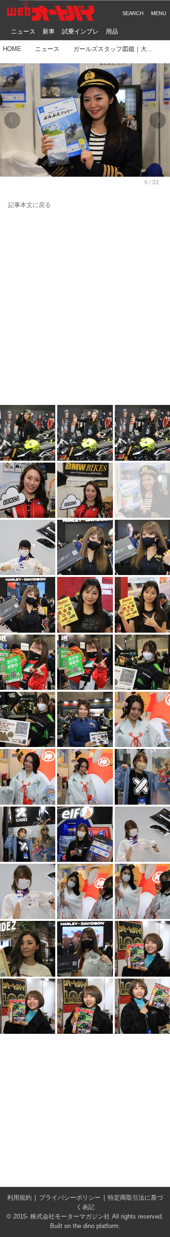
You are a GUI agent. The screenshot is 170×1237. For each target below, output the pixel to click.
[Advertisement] (85, 308)
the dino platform (96, 1226)
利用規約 (19, 1197)
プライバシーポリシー (70, 1197)
